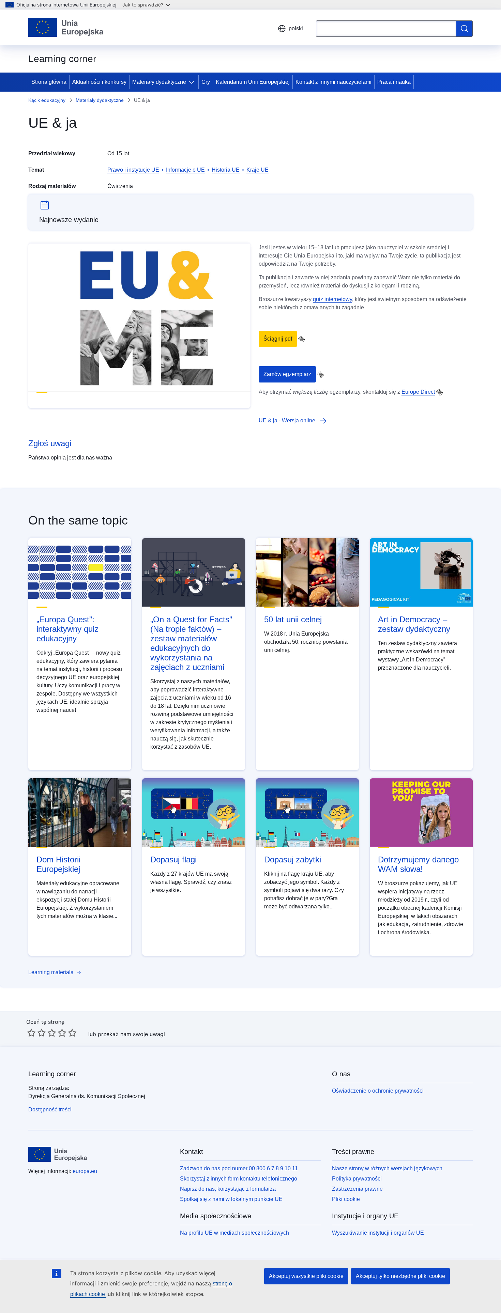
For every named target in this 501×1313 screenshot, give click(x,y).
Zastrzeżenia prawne (357, 1189)
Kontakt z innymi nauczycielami (333, 82)
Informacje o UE (185, 170)
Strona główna (48, 82)
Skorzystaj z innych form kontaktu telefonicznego (238, 1179)
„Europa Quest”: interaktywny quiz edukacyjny (67, 629)
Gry (205, 82)
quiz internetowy (332, 299)
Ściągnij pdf (277, 339)
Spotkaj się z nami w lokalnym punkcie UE (231, 1199)
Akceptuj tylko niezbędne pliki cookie (400, 1276)
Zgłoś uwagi (49, 443)
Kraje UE (257, 170)
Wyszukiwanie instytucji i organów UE (378, 1233)
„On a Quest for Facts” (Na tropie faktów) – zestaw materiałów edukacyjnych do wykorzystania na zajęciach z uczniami (191, 643)
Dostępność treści (50, 1109)
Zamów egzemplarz (287, 374)
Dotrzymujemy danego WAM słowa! (418, 864)
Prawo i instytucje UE (133, 170)
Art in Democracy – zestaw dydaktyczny (414, 624)
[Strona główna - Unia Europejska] (66, 27)
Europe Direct (418, 392)
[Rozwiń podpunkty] (192, 82)
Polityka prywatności (357, 1179)
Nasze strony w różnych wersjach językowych (387, 1168)
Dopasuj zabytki (292, 859)
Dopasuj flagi (173, 859)
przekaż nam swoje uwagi (131, 1034)
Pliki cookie (346, 1199)
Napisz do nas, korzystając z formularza (228, 1189)
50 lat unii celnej (293, 619)
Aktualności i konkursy (99, 82)
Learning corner (52, 1074)
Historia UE (226, 170)
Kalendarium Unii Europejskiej (253, 82)
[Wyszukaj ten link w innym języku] (301, 339)
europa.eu (85, 1171)
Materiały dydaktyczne (159, 82)
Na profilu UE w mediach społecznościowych (234, 1233)
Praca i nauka (394, 82)
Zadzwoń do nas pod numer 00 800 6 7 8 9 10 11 (239, 1168)
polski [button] (296, 28)
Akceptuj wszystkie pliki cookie (306, 1276)
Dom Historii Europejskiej (58, 864)
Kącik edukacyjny (46, 100)
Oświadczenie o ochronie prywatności (378, 1091)
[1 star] (31, 1032)
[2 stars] (36, 1032)
